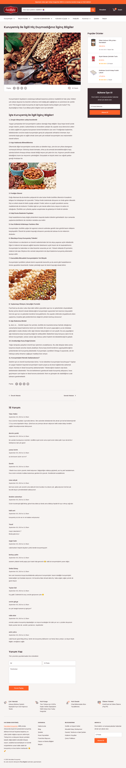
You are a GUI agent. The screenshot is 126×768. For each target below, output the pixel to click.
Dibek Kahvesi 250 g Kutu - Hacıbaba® (108, 41)
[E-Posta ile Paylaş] (25, 88)
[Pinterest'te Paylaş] (18, 88)
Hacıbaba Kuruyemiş (11, 726)
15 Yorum (75, 88)
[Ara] (92, 10)
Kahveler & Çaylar (61, 18)
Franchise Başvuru (44, 738)
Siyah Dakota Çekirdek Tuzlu (108, 56)
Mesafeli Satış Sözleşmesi (73, 729)
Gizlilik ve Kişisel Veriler (72, 726)
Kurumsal (85, 18)
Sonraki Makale (69, 395)
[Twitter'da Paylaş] (21, 88)
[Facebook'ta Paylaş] (14, 88)
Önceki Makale (16, 395)
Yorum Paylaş (18, 688)
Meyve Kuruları (23, 18)
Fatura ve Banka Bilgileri (46, 741)
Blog (39, 729)
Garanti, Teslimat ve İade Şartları (75, 732)
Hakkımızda (42, 726)
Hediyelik (76, 18)
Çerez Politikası (70, 738)
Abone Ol (105, 112)
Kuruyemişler (8, 18)
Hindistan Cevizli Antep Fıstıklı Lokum (109, 71)
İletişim (104, 18)
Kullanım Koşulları (71, 735)
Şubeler (96, 18)
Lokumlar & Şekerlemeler (42, 18)
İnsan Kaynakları (43, 735)
